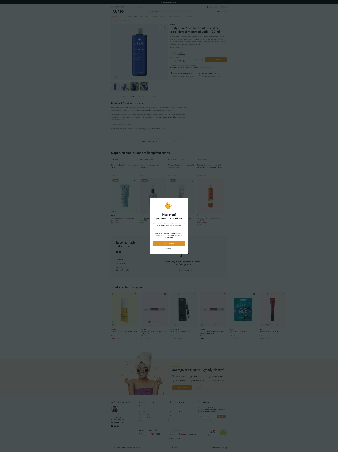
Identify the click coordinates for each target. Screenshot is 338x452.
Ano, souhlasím (169, 243)
